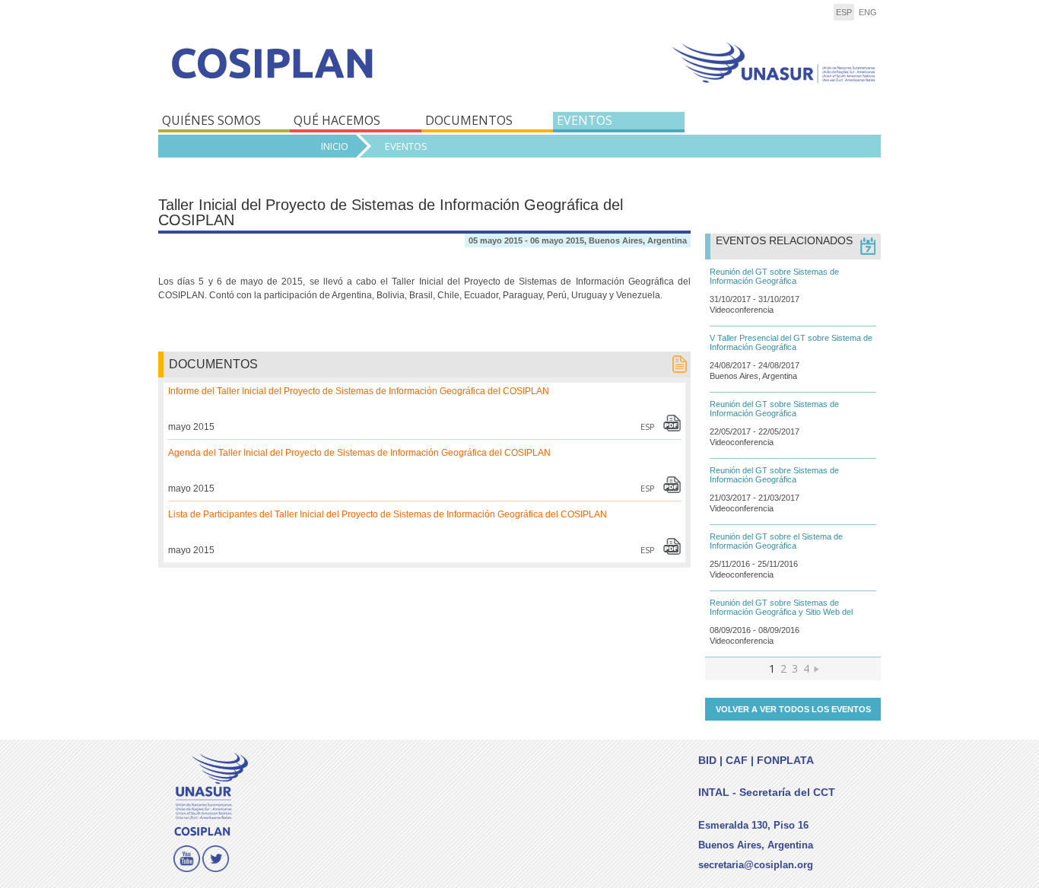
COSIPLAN (335, 74)
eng (868, 12)
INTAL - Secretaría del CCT (766, 792)
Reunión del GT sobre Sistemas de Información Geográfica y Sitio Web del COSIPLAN (781, 611)
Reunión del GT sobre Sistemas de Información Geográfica (774, 276)
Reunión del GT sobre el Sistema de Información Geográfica (776, 541)
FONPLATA (785, 760)
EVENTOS (584, 120)
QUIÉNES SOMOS (211, 120)
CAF (737, 760)
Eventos (406, 146)
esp (844, 12)
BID (707, 760)
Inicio (334, 146)
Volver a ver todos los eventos (793, 709)
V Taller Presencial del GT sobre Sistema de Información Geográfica (791, 342)
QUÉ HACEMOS (337, 120)
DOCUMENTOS (469, 120)
